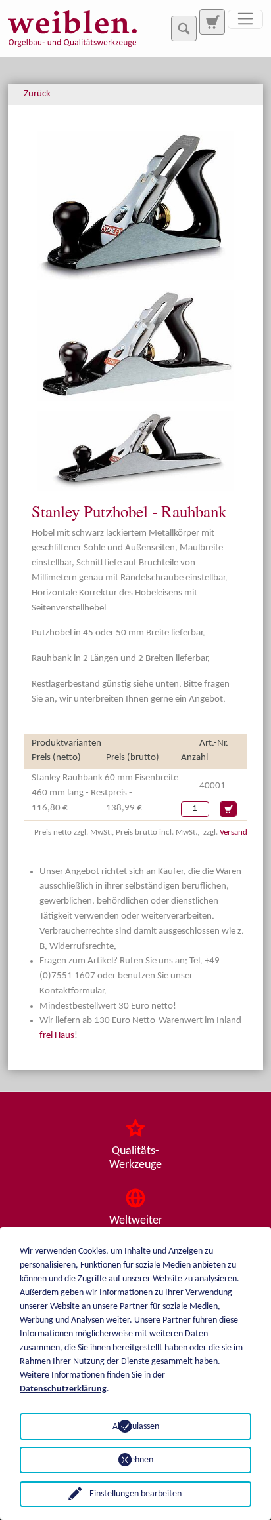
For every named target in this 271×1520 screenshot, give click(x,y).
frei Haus (56, 1036)
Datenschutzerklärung (63, 1389)
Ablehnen (135, 1460)
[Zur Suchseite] (211, 21)
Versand (233, 832)
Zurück (37, 94)
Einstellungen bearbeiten (135, 1494)
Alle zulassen (135, 1426)
